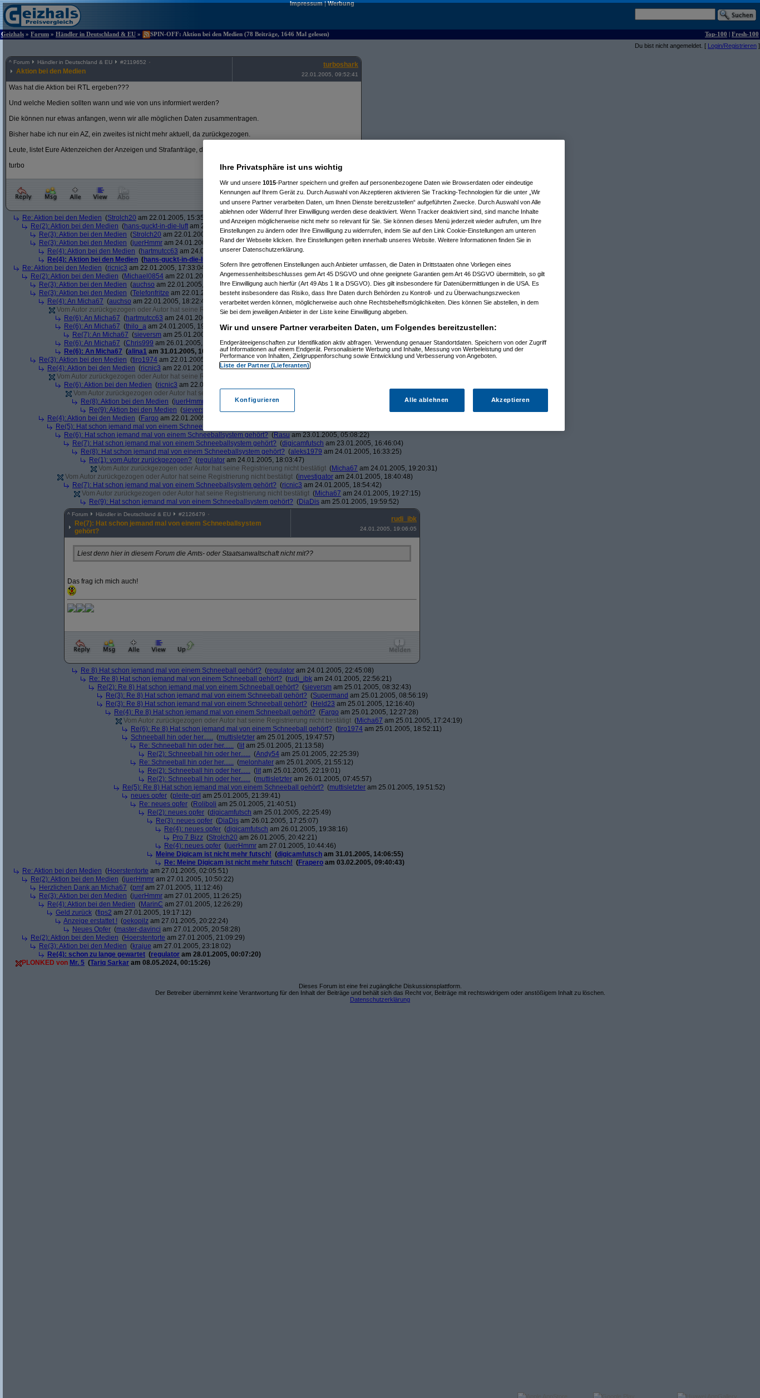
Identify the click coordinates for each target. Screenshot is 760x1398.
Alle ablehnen (426, 400)
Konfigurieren (257, 400)
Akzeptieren (510, 400)
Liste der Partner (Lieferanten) (265, 365)
